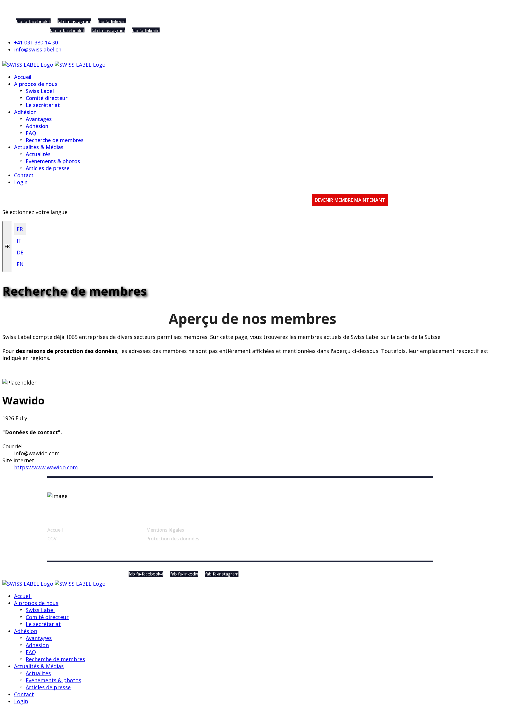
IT (19, 240)
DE (20, 252)
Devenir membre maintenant (350, 200)
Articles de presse (48, 168)
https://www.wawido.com (46, 467)
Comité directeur (47, 97)
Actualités (38, 154)
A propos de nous (36, 83)
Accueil (22, 76)
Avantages (39, 119)
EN (20, 264)
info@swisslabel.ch (37, 49)
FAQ (31, 133)
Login (20, 182)
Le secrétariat (43, 104)
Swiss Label (40, 90)
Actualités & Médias (38, 147)
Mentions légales (165, 530)
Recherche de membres (55, 140)
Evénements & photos (53, 161)
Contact (24, 175)
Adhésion (25, 112)
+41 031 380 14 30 (36, 42)
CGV (52, 538)
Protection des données (172, 538)
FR (7, 246)
